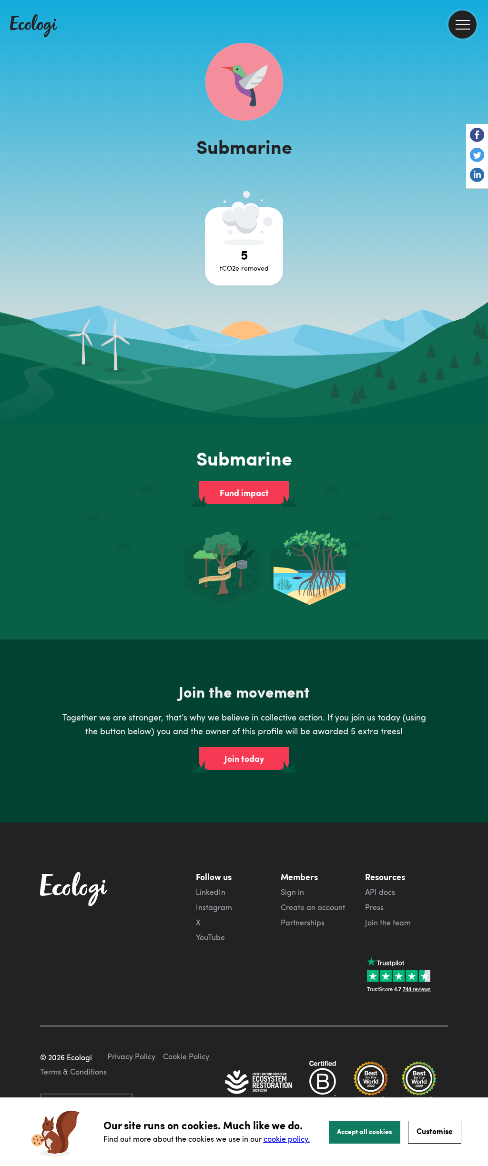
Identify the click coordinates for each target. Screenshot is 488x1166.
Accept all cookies (364, 1131)
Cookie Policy (186, 1056)
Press (374, 907)
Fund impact (244, 493)
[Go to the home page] (33, 26)
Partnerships (303, 922)
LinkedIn (210, 892)
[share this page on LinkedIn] (477, 176)
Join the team (388, 922)
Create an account (313, 907)
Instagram (214, 907)
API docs (380, 892)
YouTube (210, 937)
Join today (244, 758)
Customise (435, 1130)
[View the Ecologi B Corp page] (322, 1083)
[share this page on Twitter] (477, 156)
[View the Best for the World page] (370, 1083)
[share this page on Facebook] (477, 136)
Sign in (292, 892)
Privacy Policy (131, 1056)
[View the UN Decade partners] (259, 1083)
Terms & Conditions (73, 1071)
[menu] (462, 24)
